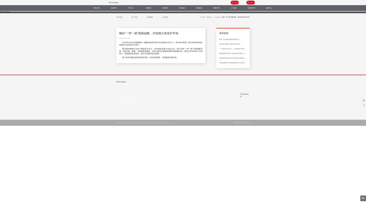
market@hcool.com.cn (128, 105)
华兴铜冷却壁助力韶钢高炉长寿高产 (230, 44)
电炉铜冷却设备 (202, 101)
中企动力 (243, 122)
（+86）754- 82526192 (128, 99)
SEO (154, 122)
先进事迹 (223, 104)
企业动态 (223, 106)
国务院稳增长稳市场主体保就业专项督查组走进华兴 (234, 58)
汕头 (248, 122)
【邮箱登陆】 (159, 122)
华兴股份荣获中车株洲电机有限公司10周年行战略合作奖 (236, 63)
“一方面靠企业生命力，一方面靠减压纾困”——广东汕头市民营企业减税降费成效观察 (244, 48)
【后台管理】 (166, 122)
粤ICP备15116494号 (145, 122)
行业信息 (223, 98)
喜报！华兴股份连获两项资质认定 (229, 39)
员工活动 (223, 101)
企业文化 (181, 101)
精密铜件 (200, 104)
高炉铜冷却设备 (202, 98)
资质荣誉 (181, 104)
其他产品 (200, 107)
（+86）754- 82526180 (128, 96)
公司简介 (181, 98)
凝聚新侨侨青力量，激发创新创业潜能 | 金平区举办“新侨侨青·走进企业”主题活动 (243, 53)
